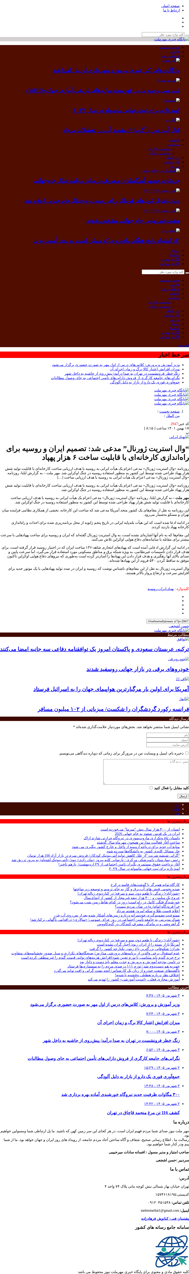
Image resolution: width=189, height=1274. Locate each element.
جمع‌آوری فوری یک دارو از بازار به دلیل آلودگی (145, 382)
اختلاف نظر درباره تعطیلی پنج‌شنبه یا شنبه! (147, 975)
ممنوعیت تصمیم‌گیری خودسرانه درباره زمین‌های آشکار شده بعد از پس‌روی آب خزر (117, 915)
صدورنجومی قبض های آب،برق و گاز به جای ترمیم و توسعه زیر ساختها (126, 889)
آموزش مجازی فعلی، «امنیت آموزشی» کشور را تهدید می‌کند (134, 979)
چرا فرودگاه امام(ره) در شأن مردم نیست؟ (147, 906)
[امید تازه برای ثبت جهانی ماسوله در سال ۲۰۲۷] (171, 100)
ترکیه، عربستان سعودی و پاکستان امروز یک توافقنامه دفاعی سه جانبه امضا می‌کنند (94, 649)
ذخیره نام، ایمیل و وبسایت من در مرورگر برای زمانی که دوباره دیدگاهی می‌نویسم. (121, 753)
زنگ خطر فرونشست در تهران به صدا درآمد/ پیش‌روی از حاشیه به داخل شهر (122, 373)
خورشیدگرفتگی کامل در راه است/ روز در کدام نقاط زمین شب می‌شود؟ (125, 902)
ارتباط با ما (171, 10)
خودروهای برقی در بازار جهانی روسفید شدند (137, 669)
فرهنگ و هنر (170, 56)
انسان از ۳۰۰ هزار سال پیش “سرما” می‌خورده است (140, 829)
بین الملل (173, 157)
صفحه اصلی (170, 6)
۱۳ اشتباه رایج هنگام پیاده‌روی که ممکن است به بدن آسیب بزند (107, 241)
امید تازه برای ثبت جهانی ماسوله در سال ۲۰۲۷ (126, 110)
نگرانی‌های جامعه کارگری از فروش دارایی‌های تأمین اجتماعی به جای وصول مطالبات (115, 378)
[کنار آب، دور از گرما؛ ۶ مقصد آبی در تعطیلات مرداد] (173, 120)
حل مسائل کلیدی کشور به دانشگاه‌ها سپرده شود (143, 851)
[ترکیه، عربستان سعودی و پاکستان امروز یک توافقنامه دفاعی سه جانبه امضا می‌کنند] (183, 639)
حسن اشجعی (179, 626)
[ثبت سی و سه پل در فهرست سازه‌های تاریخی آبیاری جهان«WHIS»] (168, 80)
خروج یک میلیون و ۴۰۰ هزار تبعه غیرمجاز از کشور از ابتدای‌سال (132, 898)
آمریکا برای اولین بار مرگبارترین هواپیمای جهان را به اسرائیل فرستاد (111, 689)
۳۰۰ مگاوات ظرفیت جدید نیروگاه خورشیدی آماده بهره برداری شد (120, 1094)
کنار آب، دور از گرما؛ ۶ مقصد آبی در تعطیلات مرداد (121, 130)
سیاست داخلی (160, 153)
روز (177, 804)
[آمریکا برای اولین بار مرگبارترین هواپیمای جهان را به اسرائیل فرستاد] (182, 679)
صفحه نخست (169, 47)
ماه (177, 813)
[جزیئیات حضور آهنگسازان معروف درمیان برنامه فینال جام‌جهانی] (161, 171)
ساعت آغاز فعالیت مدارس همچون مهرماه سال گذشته (138, 842)
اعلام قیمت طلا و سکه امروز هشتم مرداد (148, 911)
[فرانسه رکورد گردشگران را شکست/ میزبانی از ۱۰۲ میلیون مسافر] (184, 699)
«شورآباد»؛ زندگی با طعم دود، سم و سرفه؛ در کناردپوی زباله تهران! (128, 893)
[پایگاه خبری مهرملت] (171, 39)
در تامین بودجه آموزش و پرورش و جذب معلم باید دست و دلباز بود (130, 962)
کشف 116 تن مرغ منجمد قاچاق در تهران (143, 1112)
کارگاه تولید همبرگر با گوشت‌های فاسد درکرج (145, 885)
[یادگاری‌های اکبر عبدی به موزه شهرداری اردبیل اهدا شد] (171, 60)
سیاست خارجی (159, 149)
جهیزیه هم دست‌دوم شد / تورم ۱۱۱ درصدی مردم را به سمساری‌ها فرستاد (123, 966)
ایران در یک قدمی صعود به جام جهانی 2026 (147, 834)
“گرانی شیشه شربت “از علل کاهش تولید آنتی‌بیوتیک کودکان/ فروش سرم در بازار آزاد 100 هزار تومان (103, 855)
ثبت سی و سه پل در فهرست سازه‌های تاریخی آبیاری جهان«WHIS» (103, 90)
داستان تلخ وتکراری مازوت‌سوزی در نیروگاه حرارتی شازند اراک (132, 838)
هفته (176, 809)
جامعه (175, 52)
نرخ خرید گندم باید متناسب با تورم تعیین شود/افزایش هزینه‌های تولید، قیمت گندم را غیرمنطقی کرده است (100, 957)
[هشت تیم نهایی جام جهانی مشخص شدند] (162, 211)
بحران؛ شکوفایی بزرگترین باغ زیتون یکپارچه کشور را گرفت (134, 949)
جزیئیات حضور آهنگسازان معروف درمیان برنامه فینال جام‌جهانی (106, 181)
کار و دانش (171, 162)
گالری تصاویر (169, 264)
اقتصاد (175, 140)
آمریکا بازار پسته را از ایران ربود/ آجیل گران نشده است (138, 944)
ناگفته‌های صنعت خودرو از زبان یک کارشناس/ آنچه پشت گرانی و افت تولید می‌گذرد (117, 971)
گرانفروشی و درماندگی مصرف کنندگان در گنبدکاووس (138, 924)
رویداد (175, 251)
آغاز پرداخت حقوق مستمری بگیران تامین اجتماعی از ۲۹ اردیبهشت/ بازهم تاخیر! (119, 864)
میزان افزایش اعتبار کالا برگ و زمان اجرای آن (145, 369)
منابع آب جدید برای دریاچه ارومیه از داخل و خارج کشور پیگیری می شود (126, 847)
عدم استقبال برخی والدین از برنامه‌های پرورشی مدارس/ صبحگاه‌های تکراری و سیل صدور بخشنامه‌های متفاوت (95, 953)
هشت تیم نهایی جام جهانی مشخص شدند (133, 221)
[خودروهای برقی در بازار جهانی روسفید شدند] (178, 659)
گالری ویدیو (171, 259)
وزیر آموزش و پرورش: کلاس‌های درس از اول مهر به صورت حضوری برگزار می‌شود (116, 365)
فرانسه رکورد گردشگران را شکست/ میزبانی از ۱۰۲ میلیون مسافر (113, 709)
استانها (175, 255)
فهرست (183, 345)
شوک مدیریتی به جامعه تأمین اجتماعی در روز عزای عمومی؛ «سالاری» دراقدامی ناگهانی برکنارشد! (105, 920)
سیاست (174, 144)
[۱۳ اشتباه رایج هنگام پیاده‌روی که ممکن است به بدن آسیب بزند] (171, 231)
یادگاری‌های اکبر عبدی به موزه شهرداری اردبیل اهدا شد (116, 70)
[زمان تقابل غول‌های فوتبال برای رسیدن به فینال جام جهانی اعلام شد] (162, 191)
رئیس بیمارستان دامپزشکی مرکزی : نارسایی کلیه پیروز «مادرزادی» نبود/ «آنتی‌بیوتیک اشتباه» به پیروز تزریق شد (96, 860)
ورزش (175, 166)
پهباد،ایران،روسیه (161, 589)
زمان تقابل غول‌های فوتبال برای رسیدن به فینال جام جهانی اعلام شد (102, 201)
